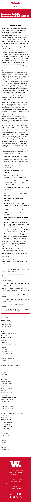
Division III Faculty (6, 381)
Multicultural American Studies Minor (13, 413)
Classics (3, 360)
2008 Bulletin (5, 442)
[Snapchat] (10, 497)
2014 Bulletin (5, 428)
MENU (17, 6)
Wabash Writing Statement (9, 333)
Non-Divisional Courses (8, 417)
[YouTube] (20, 494)
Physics (3, 347)
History (3, 390)
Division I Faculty (6, 338)
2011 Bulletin (5, 435)
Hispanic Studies (6, 411)
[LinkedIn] (14, 497)
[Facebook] (13, 494)
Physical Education (7, 420)
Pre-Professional (6, 422)
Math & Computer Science (8, 345)
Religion (3, 372)
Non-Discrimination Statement (15, 484)
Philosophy (4, 370)
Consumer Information (15, 479)
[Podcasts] (17, 497)
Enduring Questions (7, 404)
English (3, 363)
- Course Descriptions (7, 358)
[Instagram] (17, 494)
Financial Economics (7, 406)
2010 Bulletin (5, 438)
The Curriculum (6, 329)
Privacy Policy (15, 481)
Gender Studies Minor (7, 408)
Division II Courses (6, 353)
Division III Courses (6, 383)
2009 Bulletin (5, 440)
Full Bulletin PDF (6, 326)
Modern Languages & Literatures (11, 365)
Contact (15, 486)
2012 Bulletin (5, 433)
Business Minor (5, 401)
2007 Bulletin (5, 445)
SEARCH (11, 6)
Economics (4, 386)
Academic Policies (6, 331)
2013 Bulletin (5, 431)
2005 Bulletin (5, 449)
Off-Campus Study (6, 424)
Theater (3, 377)
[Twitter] (11, 494)
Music (3, 367)
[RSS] (21, 497)
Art (2, 356)
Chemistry (4, 342)
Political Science (6, 393)
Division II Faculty (6, 351)
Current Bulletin (6, 324)
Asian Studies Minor (7, 399)
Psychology (5, 395)
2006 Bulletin (5, 447)
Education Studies (6, 388)
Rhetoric (4, 374)
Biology (3, 340)
